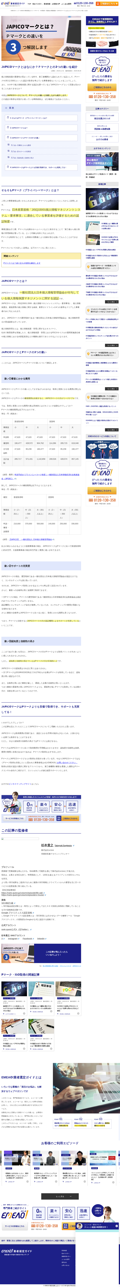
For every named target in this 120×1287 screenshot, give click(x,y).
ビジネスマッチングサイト (20, 784)
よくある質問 (66, 4)
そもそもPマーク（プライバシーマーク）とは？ (28, 118)
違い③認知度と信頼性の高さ (22, 158)
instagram (12, 939)
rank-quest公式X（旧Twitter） (15, 929)
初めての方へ (37, 4)
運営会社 (64, 1262)
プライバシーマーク (65, 966)
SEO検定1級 (7, 903)
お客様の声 (56, 4)
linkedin (41, 939)
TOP (29, 4)
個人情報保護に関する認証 (50, 966)
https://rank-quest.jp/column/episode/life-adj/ (22, 893)
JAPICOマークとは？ (19, 128)
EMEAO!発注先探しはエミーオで (54, 1285)
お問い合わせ (65, 1265)
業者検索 (47, 4)
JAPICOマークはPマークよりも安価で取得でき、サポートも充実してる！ (38, 167)
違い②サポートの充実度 (21, 151)
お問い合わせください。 (67, 763)
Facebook (27, 939)
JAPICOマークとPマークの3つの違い (25, 138)
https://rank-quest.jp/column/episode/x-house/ (22, 895)
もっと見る (60, 1196)
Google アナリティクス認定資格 (16, 913)
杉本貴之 (56, 845)
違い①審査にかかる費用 (21, 145)
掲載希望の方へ (66, 1256)
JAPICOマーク (77, 966)
